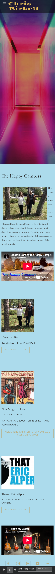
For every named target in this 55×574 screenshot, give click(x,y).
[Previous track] (4, 569)
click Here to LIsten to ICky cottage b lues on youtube (27, 433)
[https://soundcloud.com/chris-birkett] (47, 563)
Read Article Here (16, 350)
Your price (44, 569)
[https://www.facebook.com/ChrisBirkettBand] (8, 563)
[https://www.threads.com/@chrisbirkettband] (28, 563)
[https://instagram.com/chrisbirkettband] (18, 563)
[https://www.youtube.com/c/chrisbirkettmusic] (37, 563)
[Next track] (14, 569)
